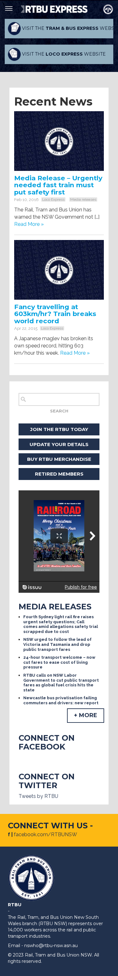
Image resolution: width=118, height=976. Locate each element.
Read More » (29, 224)
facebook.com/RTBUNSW (45, 834)
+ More (85, 715)
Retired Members (59, 474)
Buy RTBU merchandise (59, 459)
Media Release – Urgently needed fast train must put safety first (58, 185)
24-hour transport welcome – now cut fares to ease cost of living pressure (59, 662)
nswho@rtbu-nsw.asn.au (51, 945)
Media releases (83, 199)
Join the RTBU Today (59, 429)
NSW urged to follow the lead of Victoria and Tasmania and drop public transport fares (57, 644)
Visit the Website (67, 28)
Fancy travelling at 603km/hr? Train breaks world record (55, 314)
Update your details (59, 444)
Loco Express (53, 199)
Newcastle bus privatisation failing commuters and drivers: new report (60, 700)
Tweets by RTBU (38, 796)
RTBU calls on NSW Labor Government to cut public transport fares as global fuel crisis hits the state (61, 682)
